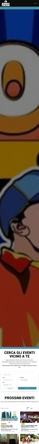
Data (3, 382)
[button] (1, 178)
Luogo (3, 377)
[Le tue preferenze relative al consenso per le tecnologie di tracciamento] (37, 442)
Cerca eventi (27, 388)
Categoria (22, 377)
